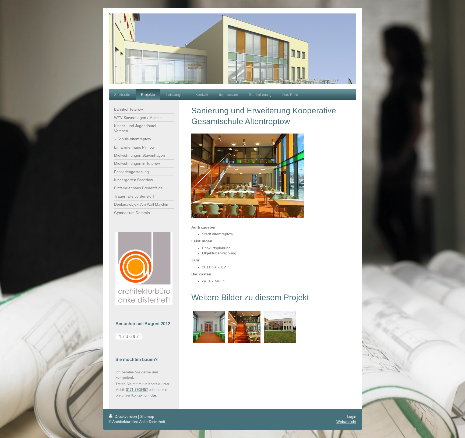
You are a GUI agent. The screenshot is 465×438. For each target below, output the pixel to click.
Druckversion (126, 416)
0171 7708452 (137, 390)
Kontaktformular (143, 395)
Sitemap (147, 416)
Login (351, 416)
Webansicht (346, 421)
